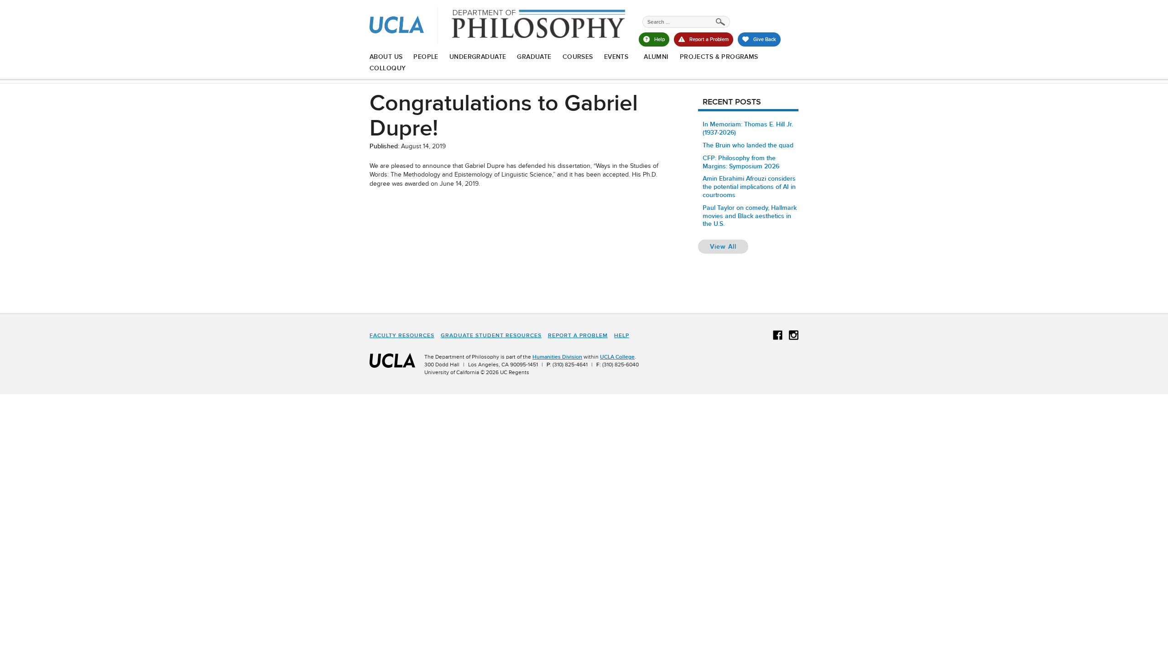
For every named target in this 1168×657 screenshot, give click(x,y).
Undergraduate (477, 56)
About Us (386, 56)
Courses (578, 56)
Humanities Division (557, 357)
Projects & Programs (719, 56)
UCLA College (617, 357)
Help (621, 335)
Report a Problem (578, 335)
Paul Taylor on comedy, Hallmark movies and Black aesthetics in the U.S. (750, 216)
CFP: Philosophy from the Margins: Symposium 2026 (741, 162)
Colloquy (388, 68)
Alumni (656, 56)
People (425, 56)
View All (729, 246)
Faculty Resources (402, 335)
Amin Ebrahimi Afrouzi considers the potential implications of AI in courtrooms (749, 186)
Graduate (534, 56)
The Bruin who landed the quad (748, 145)
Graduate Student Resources (491, 335)
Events (616, 56)
